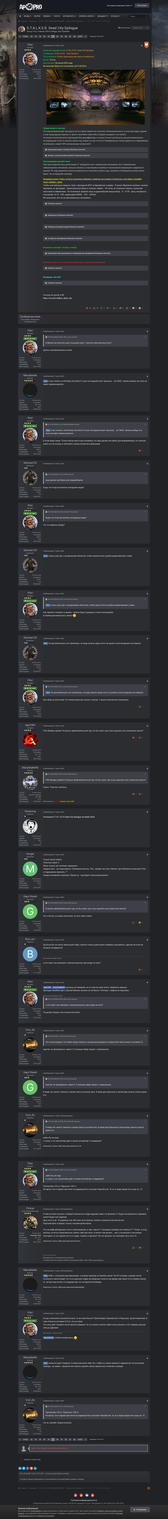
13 (35, 36)
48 (147, 28)
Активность (69, 16)
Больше (114, 16)
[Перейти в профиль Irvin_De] (30, 1044)
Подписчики (137, 28)
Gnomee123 (30, 462)
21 (70, 36)
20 (66, 36)
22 (74, 36)
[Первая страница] (20, 36)
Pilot (35, 31)
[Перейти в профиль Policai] (30, 1223)
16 (48, 36)
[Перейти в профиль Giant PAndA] (30, 911)
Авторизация (125, 28)
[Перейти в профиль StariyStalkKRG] (30, 782)
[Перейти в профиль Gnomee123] (30, 478)
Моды (27, 16)
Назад (25, 36)
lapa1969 (30, 725)
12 (31, 36)
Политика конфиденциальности (84, 1500)
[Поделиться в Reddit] (31, 1468)
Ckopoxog (30, 811)
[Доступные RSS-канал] (148, 1488)
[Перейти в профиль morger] (30, 869)
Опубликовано (53, 45)
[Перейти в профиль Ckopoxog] (30, 826)
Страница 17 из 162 (96, 36)
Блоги (57, 16)
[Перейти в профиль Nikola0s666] (30, 390)
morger (30, 853)
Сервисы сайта (86, 16)
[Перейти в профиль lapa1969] (30, 740)
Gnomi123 (68, 512)
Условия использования (45, 1516)
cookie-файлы (36, 1511)
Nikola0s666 (30, 375)
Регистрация (142, 5)
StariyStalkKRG (30, 767)
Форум (37, 16)
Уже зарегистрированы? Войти (119, 5)
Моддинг (102, 16)
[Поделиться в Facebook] (27, 1468)
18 (57, 36)
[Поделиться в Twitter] (23, 1468)
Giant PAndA (30, 896)
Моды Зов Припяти (60, 31)
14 (40, 36)
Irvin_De (30, 1029)
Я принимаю (140, 1509)
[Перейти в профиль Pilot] (21, 29)
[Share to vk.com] (20, 1468)
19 (61, 36)
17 (53, 36)
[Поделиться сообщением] (141, 46)
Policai (66, 1036)
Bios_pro (67, 337)
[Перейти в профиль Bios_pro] (30, 954)
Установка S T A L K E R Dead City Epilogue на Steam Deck (69, 817)
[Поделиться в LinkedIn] (35, 1468)
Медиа (46, 16)
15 (44, 36)
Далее (80, 36)
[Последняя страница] (85, 36)
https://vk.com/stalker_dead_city (57, 298)
